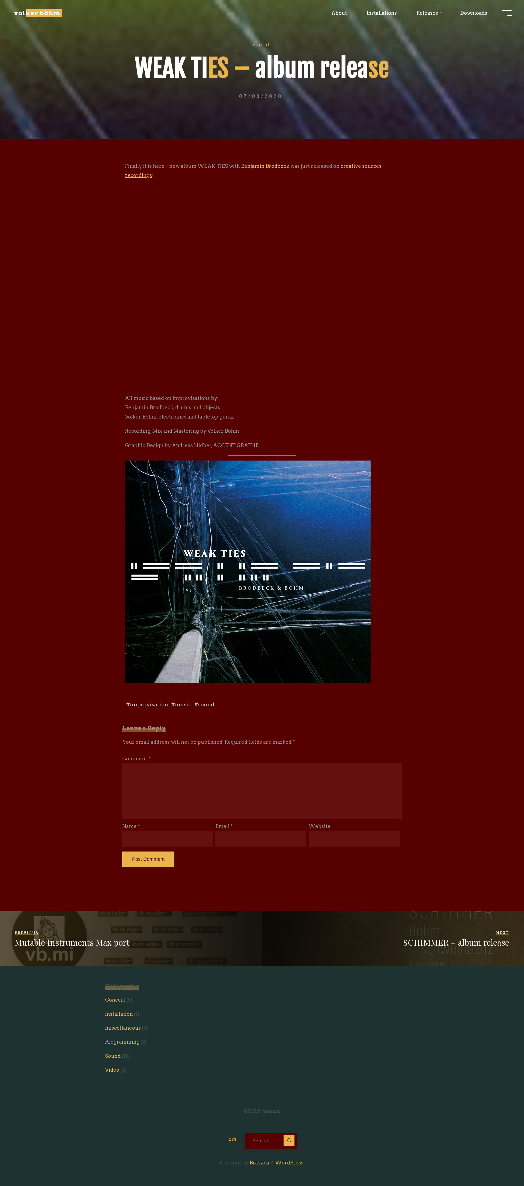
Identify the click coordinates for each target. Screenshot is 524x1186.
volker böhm (37, 13)
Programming (122, 1042)
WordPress (289, 1163)
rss (232, 1139)
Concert (115, 1000)
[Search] (289, 1140)
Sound (260, 44)
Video (112, 1070)
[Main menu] (507, 13)
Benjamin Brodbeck (265, 166)
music (183, 704)
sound (206, 704)
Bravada (258, 1163)
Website (320, 826)
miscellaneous (123, 1028)
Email (224, 826)
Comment (136, 758)
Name (131, 826)
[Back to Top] (503, 1165)
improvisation (149, 704)
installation (119, 1014)
